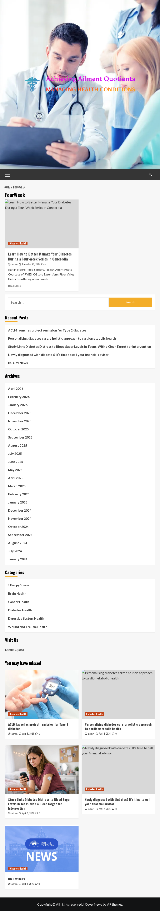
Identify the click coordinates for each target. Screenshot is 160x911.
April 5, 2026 (28, 733)
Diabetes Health (17, 243)
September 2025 (20, 437)
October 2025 (18, 429)
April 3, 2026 (28, 813)
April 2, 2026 (105, 808)
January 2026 (18, 405)
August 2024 (17, 543)
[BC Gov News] (42, 849)
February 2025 (19, 494)
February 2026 (19, 397)
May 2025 (15, 470)
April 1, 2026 (28, 883)
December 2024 (19, 510)
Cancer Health (18, 602)
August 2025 (17, 445)
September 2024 (20, 535)
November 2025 (19, 421)
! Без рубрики (18, 585)
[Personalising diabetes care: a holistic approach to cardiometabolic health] (118, 694)
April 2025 (15, 478)
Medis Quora (14, 650)
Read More (14, 285)
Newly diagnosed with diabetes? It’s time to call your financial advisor (58, 354)
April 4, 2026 (105, 733)
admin (14, 264)
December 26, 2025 (31, 264)
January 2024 (18, 559)
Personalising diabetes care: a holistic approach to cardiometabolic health (62, 338)
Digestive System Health (26, 618)
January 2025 (18, 502)
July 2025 (15, 453)
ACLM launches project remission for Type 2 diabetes (47, 330)
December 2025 (19, 413)
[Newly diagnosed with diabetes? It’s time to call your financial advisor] (118, 769)
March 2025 (17, 486)
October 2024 (18, 526)
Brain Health (17, 593)
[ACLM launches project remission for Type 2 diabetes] (42, 694)
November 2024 (19, 518)
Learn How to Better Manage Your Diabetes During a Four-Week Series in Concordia (40, 256)
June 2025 (15, 462)
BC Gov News (18, 363)
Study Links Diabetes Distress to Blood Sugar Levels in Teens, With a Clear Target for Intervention (79, 346)
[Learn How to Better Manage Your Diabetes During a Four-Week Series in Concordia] (42, 223)
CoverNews (93, 904)
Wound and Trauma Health (27, 627)
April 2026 (15, 388)
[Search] (150, 174)
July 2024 (15, 551)
